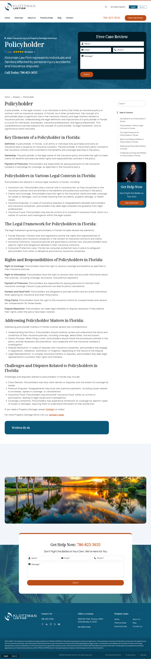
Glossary (16, 97)
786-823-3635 (111, 18)
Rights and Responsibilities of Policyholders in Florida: (131, 140)
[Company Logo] (21, 616)
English (133, 7)
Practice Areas (120, 623)
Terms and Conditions (113, 655)
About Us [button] (32, 17)
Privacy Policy (131, 655)
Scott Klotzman (120, 626)
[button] (106, 7)
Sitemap (143, 655)
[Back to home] (20, 7)
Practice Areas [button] (46, 17)
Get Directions (84, 627)
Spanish (142, 7)
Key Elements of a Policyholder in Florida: (133, 120)
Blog (134, 623)
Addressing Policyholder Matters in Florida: (133, 147)
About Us (136, 619)
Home (7, 17)
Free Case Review (135, 18)
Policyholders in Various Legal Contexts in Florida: (131, 126)
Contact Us (137, 626)
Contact (69, 17)
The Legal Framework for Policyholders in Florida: (129, 133)
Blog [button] (59, 17)
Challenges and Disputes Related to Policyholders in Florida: (133, 154)
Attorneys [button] (19, 17)
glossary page (56, 414)
